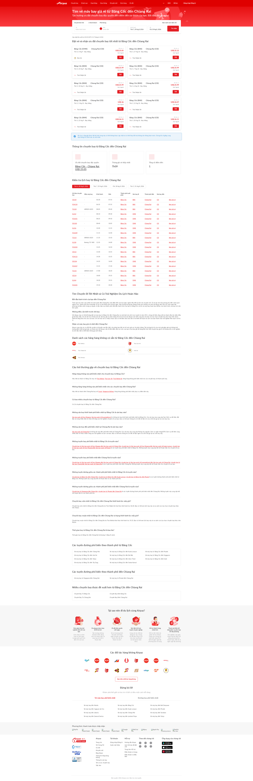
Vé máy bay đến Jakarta (91, 712)
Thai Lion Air (108, 378)
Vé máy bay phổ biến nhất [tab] (105, 698)
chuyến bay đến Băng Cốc (118, 594)
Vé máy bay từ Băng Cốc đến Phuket (156, 551)
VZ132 (74, 252)
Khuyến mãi (99, 750)
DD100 (74, 223)
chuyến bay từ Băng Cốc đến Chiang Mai (85, 477)
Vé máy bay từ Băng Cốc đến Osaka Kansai (123, 562)
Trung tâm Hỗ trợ (130, 749)
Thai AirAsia (100, 378)
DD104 (74, 261)
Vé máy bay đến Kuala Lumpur (127, 709)
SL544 (74, 280)
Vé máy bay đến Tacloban (158, 712)
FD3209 (74, 233)
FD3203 (74, 247)
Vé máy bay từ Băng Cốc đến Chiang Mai (87, 551)
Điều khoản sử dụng (131, 752)
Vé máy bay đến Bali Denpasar (159, 705)
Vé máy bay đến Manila (91, 705)
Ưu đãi (98, 748)
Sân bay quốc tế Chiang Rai (80, 432)
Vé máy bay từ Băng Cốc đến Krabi (156, 559)
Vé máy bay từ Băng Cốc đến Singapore (157, 555)
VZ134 (74, 275)
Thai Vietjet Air (117, 378)
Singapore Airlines (108, 391)
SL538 (74, 242)
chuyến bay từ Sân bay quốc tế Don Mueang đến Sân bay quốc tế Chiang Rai (96, 462)
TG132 (74, 237)
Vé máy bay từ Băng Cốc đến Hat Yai (85, 555)
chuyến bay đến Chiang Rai (118, 597)
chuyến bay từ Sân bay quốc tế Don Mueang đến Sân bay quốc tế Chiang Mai (96, 446)
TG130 (74, 209)
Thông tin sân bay (101, 760)
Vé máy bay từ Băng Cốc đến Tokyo (85, 559)
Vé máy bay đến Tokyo (157, 716)
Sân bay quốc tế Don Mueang (81, 417)
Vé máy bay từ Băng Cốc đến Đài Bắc (121, 555)
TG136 (74, 271)
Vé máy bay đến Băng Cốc (126, 705)
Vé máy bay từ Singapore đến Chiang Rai (86, 578)
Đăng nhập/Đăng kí (116, 742)
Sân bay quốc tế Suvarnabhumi (101, 417)
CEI (158, 200)
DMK (134, 214)
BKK (134, 200)
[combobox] (87, 29)
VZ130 (74, 200)
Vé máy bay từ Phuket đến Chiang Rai (121, 578)
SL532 (74, 214)
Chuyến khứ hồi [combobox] (79, 23)
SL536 (74, 228)
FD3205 (74, 285)
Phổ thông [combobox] (103, 23)
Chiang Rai (148, 200)
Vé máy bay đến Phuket (157, 709)
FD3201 (74, 219)
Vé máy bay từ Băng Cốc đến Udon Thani (122, 559)
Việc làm (98, 765)
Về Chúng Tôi (100, 745)
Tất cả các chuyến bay (103, 763)
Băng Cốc (123, 200)
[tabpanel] (126, 709)
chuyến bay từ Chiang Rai (82, 597)
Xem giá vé (172, 200)
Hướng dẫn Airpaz (130, 742)
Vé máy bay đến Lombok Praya (127, 716)
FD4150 (74, 204)
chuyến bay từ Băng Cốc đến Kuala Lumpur (111, 477)
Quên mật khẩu (115, 745)
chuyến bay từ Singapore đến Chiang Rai (85, 491)
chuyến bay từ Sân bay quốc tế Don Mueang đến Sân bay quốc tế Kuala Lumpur (147, 446)
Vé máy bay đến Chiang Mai (126, 712)
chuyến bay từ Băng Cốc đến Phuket (137, 477)
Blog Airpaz (99, 753)
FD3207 (74, 266)
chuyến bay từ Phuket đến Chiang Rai (110, 491)
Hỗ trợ (176, 3)
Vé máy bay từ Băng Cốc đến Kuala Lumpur (123, 551)
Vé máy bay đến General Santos (93, 716)
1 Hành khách (92, 23)
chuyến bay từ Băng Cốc (82, 594)
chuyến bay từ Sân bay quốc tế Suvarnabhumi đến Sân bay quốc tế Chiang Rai (145, 462)
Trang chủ (99, 742)
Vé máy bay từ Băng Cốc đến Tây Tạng (86, 562)
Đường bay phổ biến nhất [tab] (148, 698)
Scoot (100, 391)
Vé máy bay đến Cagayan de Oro (94, 709)
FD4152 (74, 256)
